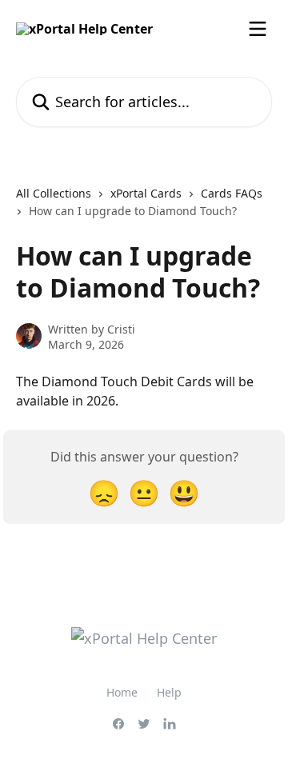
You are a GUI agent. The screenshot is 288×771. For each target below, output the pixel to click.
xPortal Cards (146, 193)
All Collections (53, 193)
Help (169, 692)
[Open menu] (257, 28)
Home (122, 692)
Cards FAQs (231, 193)
